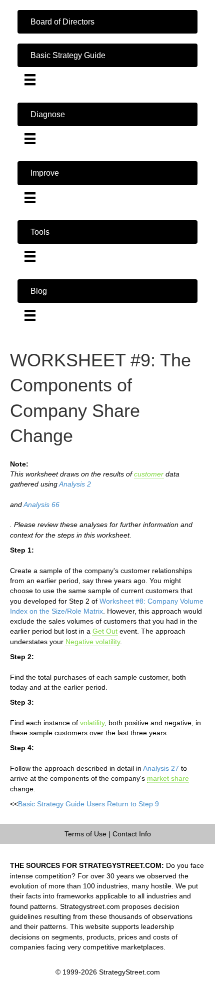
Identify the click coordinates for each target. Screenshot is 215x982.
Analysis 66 (42, 505)
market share (168, 778)
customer (149, 474)
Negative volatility (93, 642)
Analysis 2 (75, 484)
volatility (92, 723)
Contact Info (131, 834)
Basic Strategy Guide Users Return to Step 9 (88, 804)
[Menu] (30, 79)
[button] (108, 22)
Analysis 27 (161, 768)
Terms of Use (85, 834)
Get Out (105, 631)
